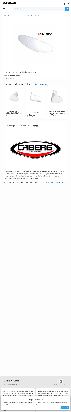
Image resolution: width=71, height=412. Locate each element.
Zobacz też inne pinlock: (26, 84)
